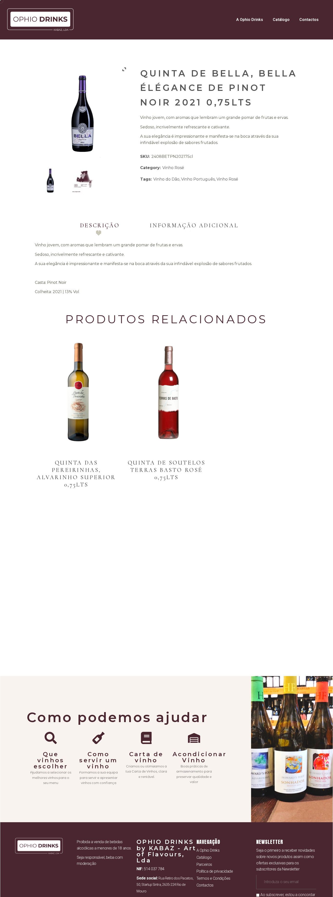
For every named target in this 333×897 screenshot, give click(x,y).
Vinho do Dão (166, 179)
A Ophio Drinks (249, 19)
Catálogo (281, 19)
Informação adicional (194, 225)
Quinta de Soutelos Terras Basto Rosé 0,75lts (167, 470)
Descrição (99, 225)
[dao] (83, 180)
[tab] (99, 225)
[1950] (50, 180)
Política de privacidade (214, 871)
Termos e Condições (213, 878)
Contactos (309, 19)
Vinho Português (198, 179)
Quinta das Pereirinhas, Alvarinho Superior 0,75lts (76, 473)
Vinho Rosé (173, 167)
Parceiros (204, 864)
